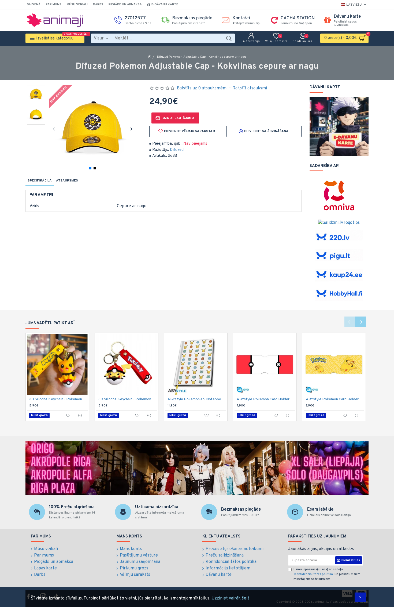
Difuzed (177, 149)
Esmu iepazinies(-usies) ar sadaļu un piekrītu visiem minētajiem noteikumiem (326, 574)
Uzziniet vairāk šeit (230, 598)
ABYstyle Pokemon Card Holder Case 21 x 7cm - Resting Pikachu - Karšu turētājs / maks (335, 399)
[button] (53, 128)
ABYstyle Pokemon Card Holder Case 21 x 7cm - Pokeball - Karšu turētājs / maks (266, 399)
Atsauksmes (67, 181)
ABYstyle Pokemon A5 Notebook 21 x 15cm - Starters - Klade (197, 399)
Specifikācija (40, 181)
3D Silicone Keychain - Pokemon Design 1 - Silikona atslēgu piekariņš (58, 399)
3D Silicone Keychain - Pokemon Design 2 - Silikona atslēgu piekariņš (127, 399)
